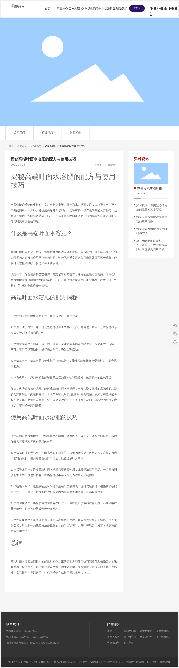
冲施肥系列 (113, 636)
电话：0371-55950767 (17, 636)
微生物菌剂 (129, 636)
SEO (121, 661)
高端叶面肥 (129, 631)
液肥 (109, 631)
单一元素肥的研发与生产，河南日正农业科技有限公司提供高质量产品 (151, 245)
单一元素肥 (162, 636)
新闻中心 (22, 146)
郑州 (114, 661)
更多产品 (128, 642)
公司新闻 (19, 132)
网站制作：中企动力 (101, 661)
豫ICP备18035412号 (64, 661)
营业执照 (83, 661)
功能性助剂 (113, 642)
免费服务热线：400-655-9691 (21, 631)
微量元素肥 (162, 631)
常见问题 (75, 132)
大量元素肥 (146, 631)
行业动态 (47, 132)
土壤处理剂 (146, 636)
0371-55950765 (40, 636)
